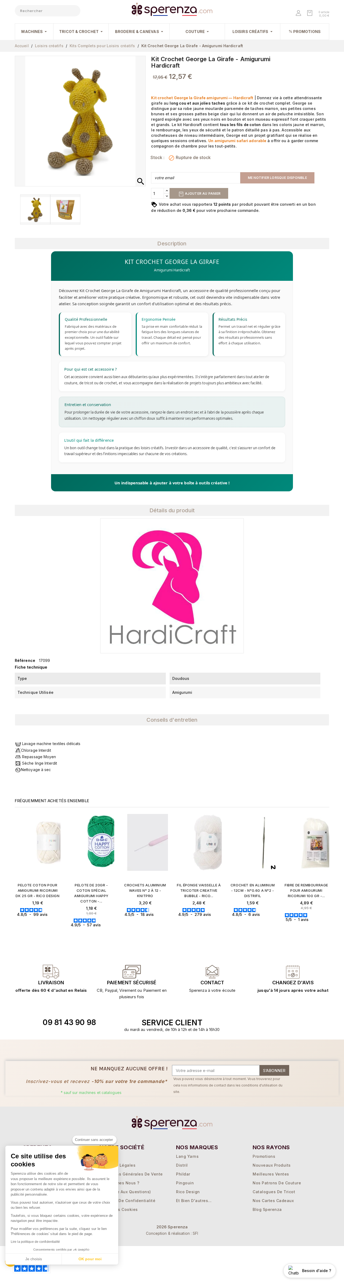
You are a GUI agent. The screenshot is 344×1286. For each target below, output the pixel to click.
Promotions (264, 1156)
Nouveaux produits (272, 1165)
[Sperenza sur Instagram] (286, 1022)
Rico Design (188, 1191)
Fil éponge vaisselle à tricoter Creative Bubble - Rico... (199, 890)
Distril (182, 1165)
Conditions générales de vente (131, 1174)
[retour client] (293, 972)
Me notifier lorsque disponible (277, 178)
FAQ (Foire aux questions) (125, 1191)
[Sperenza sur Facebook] (273, 1022)
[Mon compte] (299, 13)
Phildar (183, 1174)
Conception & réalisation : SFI (172, 1233)
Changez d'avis (292, 982)
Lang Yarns (187, 1156)
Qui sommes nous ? (119, 1183)
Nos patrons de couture (277, 1183)
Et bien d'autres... (194, 1200)
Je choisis (33, 1259)
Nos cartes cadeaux (273, 1200)
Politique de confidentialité (127, 1200)
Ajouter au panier (202, 193)
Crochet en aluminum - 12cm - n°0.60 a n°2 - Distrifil (253, 890)
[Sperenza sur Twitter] (261, 1022)
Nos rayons (271, 1147)
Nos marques (197, 1147)
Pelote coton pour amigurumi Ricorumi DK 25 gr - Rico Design (37, 890)
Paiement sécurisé (131, 982)
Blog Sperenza (267, 1209)
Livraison (51, 982)
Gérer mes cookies (118, 1209)
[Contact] (51, 972)
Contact (212, 982)
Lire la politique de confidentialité (35, 1242)
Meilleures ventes (271, 1174)
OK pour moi (90, 1259)
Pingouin (185, 1183)
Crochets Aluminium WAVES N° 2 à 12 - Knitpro (145, 890)
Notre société (121, 1147)
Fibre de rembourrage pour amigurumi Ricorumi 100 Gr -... (306, 890)
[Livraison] (131, 972)
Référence (25, 660)
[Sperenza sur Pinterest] (298, 1022)
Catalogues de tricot (274, 1191)
